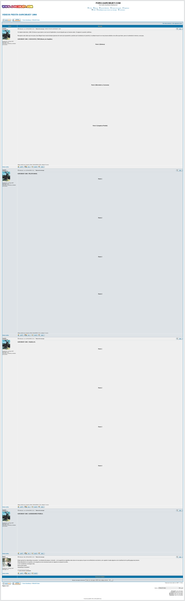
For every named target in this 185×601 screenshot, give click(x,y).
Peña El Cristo (36, 20)
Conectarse (122, 10)
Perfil (94, 10)
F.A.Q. (90, 8)
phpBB (89, 598)
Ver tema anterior (167, 23)
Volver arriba (5, 167)
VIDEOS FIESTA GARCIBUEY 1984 (19, 14)
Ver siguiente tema (177, 23)
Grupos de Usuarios (116, 8)
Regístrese (126, 8)
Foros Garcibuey (26, 20)
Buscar (96, 8)
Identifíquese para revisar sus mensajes (107, 10)
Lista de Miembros (105, 8)
